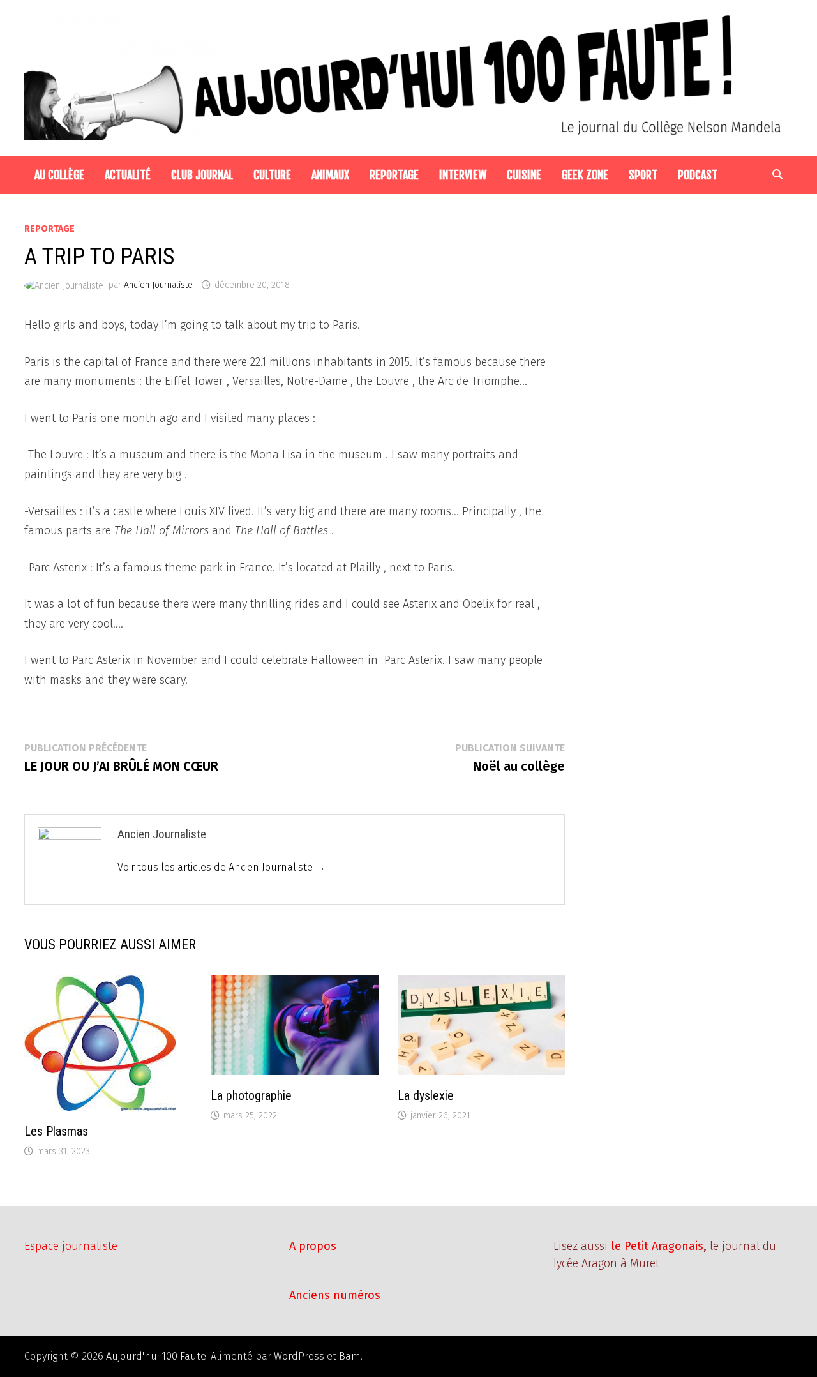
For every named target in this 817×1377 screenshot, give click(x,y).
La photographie (251, 1095)
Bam (350, 1356)
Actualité (128, 175)
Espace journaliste (70, 1246)
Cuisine (524, 175)
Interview (462, 175)
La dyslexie (426, 1095)
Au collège (59, 175)
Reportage (394, 175)
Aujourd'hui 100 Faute (156, 1356)
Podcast (697, 175)
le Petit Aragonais (657, 1246)
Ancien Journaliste (158, 285)
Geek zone (585, 175)
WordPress (299, 1356)
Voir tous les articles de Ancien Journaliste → (221, 867)
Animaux (330, 175)
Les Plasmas (56, 1131)
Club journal (202, 175)
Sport (643, 175)
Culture (272, 175)
